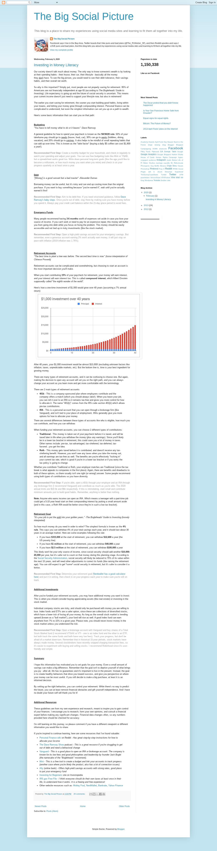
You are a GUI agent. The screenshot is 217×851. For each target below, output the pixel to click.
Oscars (180, 166)
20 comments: (80, 794)
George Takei (170, 151)
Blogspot (179, 145)
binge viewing (154, 145)
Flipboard (155, 152)
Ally (41, 768)
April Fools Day (161, 142)
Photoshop (145, 169)
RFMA (175, 169)
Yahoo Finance (115, 785)
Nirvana (163, 166)
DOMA (155, 149)
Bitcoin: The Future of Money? (157, 123)
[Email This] (91, 794)
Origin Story (172, 166)
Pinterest (154, 169)
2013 (146, 205)
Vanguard (44, 751)
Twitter (172, 174)
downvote (163, 149)
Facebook (175, 148)
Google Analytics (148, 154)
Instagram (161, 160)
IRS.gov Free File (48, 778)
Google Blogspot (164, 154)
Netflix (156, 166)
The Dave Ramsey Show (52, 744)
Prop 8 (161, 169)
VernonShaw (155, 177)
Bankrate (102, 785)
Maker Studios (149, 163)
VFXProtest (165, 177)
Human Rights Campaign (166, 157)
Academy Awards (147, 142)
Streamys (168, 172)
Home (83, 806)
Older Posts (124, 806)
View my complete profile (61, 50)
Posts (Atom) (52, 811)
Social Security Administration (52, 558)
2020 (146, 192)
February (150, 196)
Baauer (170, 142)
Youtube (157, 180)
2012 (146, 209)
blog (164, 145)
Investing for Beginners (51, 775)
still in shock (155, 172)
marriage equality (163, 163)
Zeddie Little (165, 180)
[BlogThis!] (94, 794)
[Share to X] (97, 794)
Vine (173, 177)
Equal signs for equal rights (155, 118)
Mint (42, 761)
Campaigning (146, 149)
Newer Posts (40, 806)
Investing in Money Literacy (56, 65)
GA (161, 151)
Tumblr (163, 175)
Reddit (168, 168)
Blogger (171, 145)
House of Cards (147, 157)
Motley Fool (79, 785)
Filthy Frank (145, 152)
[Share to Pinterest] (103, 794)
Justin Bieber (172, 160)
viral (178, 177)
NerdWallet (91, 785)
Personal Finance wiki (50, 737)
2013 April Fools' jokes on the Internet (160, 129)
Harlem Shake (177, 154)
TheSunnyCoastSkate (149, 175)
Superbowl (179, 172)
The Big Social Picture (84, 16)
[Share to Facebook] (100, 794)
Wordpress (149, 180)
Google (180, 152)
